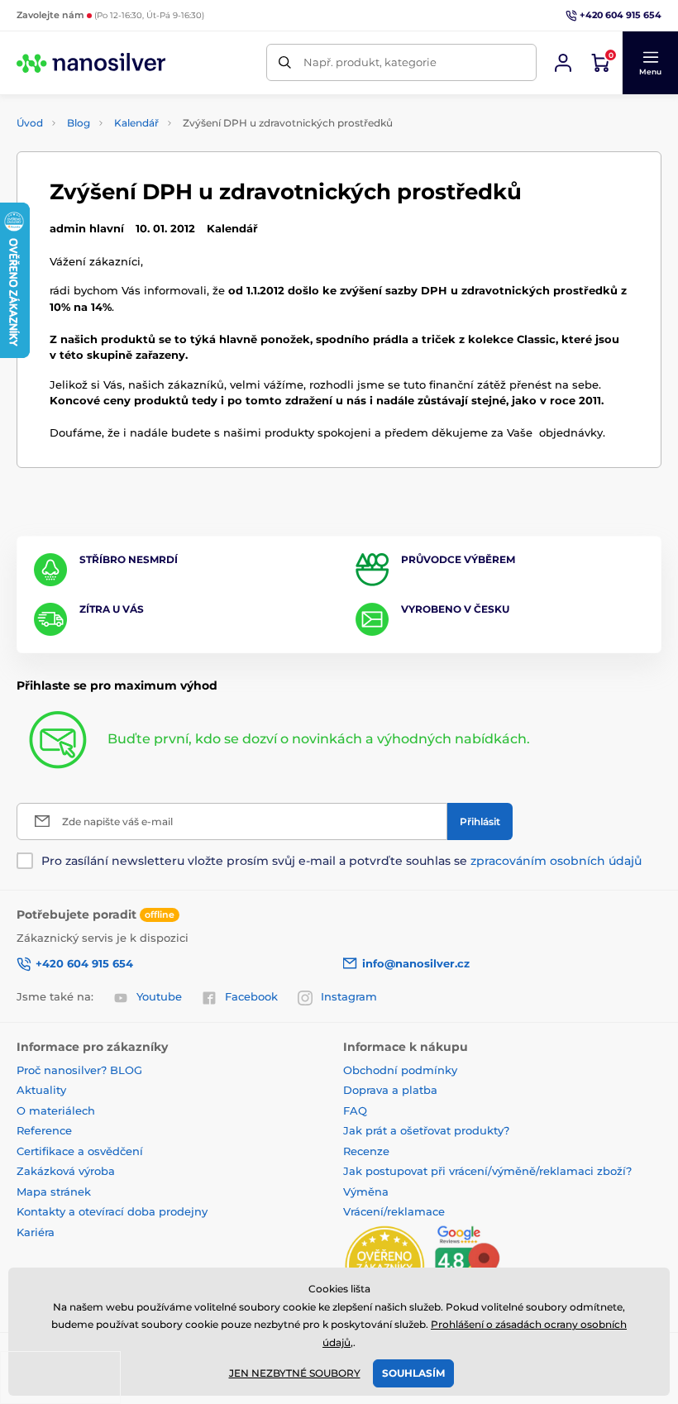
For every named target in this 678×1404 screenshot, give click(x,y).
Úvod (30, 123)
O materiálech (56, 1110)
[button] (650, 62)
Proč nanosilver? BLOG (79, 1070)
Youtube (159, 996)
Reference (44, 1130)
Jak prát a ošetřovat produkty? (426, 1130)
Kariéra (36, 1232)
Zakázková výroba (67, 1170)
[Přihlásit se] (563, 62)
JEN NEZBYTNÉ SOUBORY (294, 1373)
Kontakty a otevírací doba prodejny (112, 1211)
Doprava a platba (390, 1089)
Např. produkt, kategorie (370, 62)
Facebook (251, 996)
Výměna (366, 1191)
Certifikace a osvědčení (80, 1151)
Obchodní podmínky (400, 1070)
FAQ (355, 1110)
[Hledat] (284, 62)
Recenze (366, 1151)
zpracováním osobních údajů (556, 860)
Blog (78, 123)
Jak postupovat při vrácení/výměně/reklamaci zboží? (487, 1170)
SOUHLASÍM (413, 1373)
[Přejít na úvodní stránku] (91, 63)
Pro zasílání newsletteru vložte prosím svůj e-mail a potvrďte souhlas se (341, 860)
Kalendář (136, 123)
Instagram (349, 996)
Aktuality (41, 1089)
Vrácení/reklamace (394, 1211)
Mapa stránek (54, 1191)
